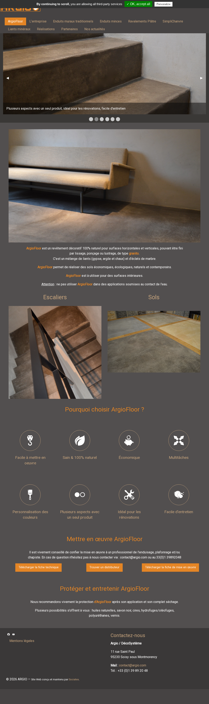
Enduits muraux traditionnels (73, 21)
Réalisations (46, 29)
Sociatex (74, 679)
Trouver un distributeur (104, 567)
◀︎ (9, 78)
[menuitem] (15, 21)
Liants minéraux (19, 29)
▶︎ (203, 78)
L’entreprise (38, 21)
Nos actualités (94, 29)
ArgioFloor (15, 21)
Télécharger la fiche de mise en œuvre (170, 567)
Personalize (163, 4)
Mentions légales (21, 641)
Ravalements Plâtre (142, 21)
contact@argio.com (132, 665)
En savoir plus (55, 376)
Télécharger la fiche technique (39, 567)
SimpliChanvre (173, 21)
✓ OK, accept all (138, 4)
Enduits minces (111, 21)
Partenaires (69, 29)
